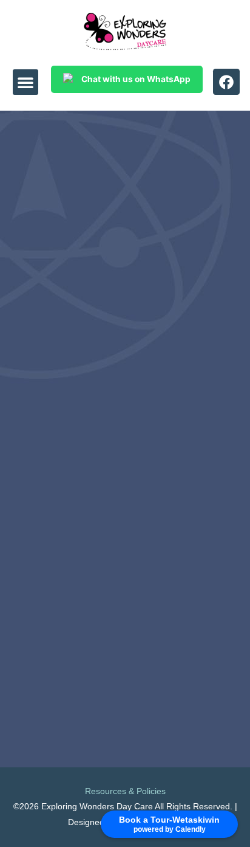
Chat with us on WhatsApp (136, 79)
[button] (25, 82)
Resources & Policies (125, 791)
